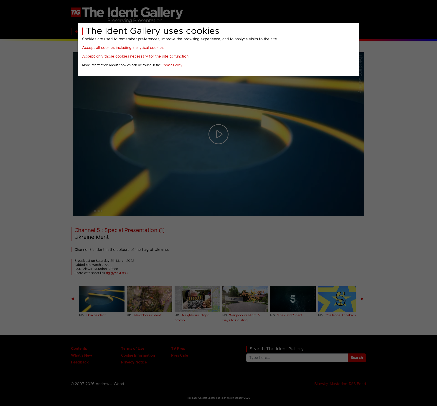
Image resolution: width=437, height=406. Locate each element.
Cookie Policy (172, 65)
